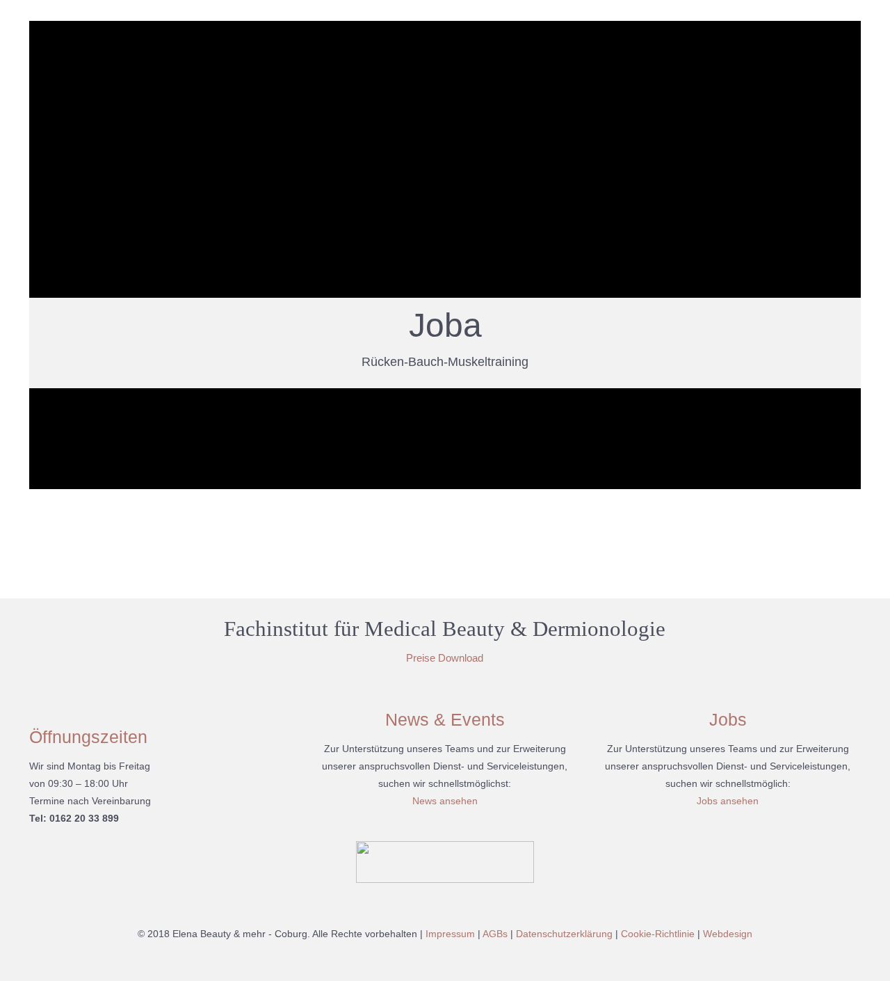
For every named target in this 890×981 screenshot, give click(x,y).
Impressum (450, 933)
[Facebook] (435, 958)
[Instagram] (454, 958)
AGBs (495, 933)
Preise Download (444, 658)
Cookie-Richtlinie (658, 933)
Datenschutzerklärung (564, 933)
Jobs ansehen (728, 800)
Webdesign (727, 933)
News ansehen (445, 800)
